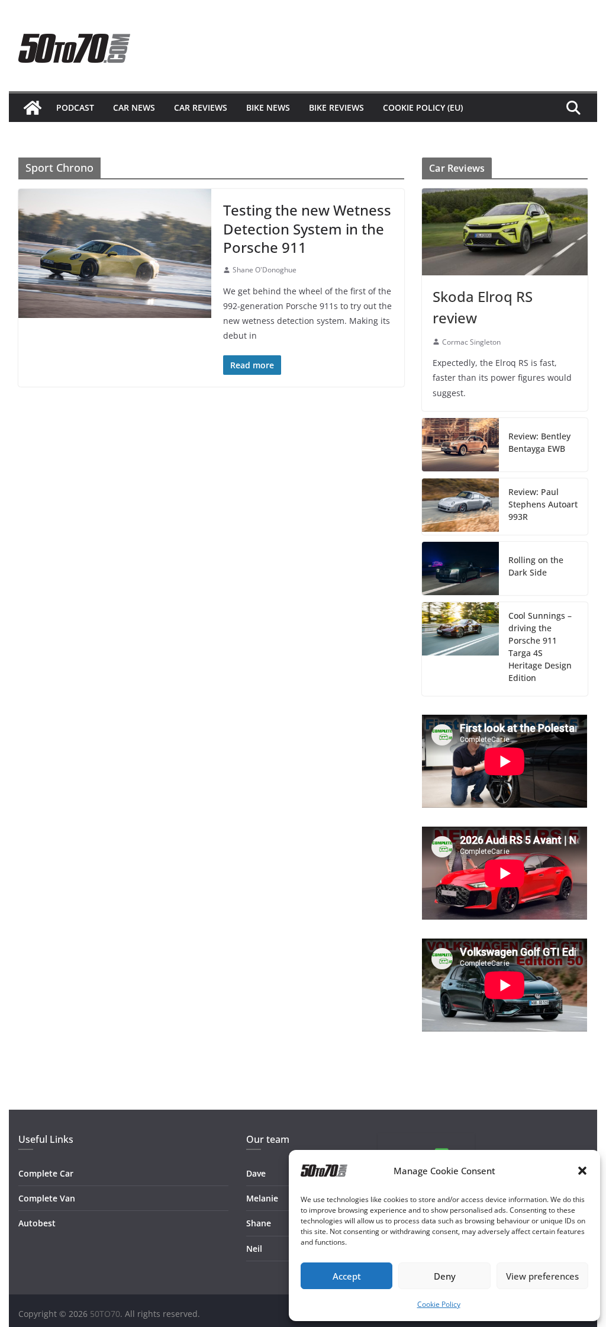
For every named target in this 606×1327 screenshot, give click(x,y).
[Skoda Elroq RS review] (504, 231)
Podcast (75, 107)
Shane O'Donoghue (264, 270)
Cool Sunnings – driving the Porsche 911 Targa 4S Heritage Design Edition (540, 646)
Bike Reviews (336, 107)
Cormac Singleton (471, 342)
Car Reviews (200, 107)
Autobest (37, 1223)
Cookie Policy (438, 1304)
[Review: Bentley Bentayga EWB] (460, 444)
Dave (256, 1173)
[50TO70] (32, 108)
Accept (347, 1276)
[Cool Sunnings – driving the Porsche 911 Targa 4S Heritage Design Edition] (460, 649)
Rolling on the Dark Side (535, 566)
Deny (445, 1276)
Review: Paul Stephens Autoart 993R (543, 504)
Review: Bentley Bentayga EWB (539, 442)
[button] (582, 1171)
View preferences (542, 1276)
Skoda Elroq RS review (483, 307)
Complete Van (46, 1198)
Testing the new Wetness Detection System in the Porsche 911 (307, 228)
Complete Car (45, 1173)
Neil (254, 1248)
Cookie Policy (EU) (423, 107)
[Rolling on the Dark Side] (460, 568)
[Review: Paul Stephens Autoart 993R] (460, 506)
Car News (134, 107)
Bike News (268, 107)
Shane (258, 1223)
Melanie (262, 1198)
